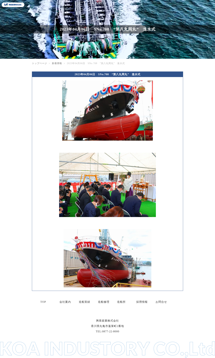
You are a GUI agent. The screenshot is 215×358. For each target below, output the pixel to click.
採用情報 (142, 301)
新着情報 (57, 63)
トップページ (39, 63)
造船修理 (103, 301)
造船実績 (84, 301)
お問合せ (161, 301)
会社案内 (65, 301)
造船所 (121, 301)
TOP (43, 301)
